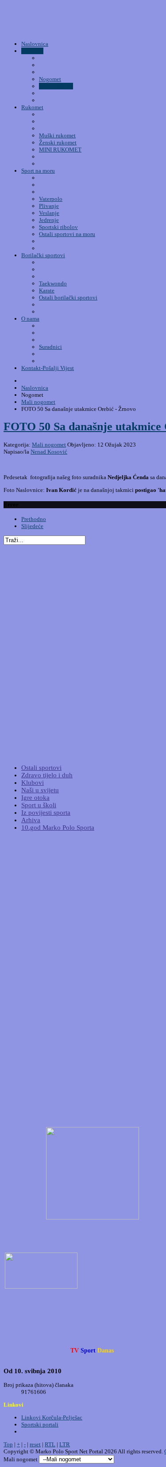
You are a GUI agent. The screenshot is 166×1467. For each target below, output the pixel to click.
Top (8, 1444)
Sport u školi (38, 805)
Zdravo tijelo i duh (47, 775)
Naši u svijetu (40, 790)
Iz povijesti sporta (45, 812)
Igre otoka (35, 797)
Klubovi (32, 782)
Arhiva (30, 820)
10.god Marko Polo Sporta (57, 827)
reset (35, 1444)
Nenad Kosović (49, 451)
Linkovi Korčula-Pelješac (51, 1417)
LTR (64, 1444)
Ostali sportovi (41, 767)
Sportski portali (39, 1424)
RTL (50, 1444)
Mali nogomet (49, 444)
